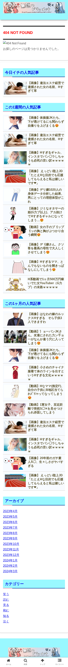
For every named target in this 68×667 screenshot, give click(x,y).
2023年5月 (10, 516)
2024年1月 (10, 560)
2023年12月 (11, 554)
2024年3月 (10, 571)
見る (6, 605)
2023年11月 (11, 549)
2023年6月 (10, 522)
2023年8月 (10, 533)
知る (6, 616)
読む (6, 599)
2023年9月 (10, 538)
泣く (6, 621)
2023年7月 (10, 527)
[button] (60, 443)
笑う (6, 594)
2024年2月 (10, 565)
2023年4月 (10, 511)
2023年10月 (11, 544)
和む (6, 610)
